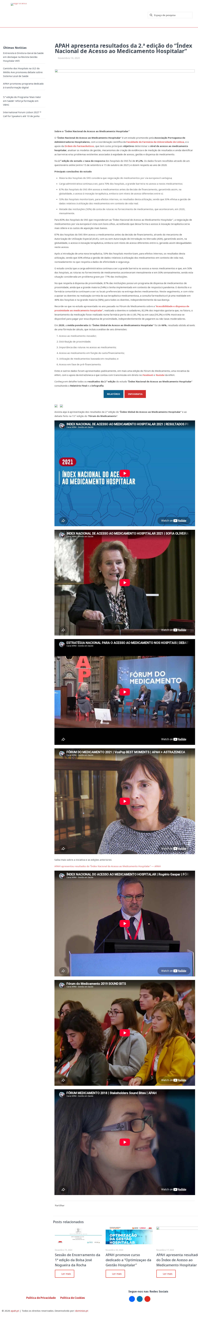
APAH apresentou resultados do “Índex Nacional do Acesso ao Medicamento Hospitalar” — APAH (107, 866)
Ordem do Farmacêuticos (79, 146)
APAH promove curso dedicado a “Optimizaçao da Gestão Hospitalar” (128, 1259)
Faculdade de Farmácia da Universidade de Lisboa (155, 141)
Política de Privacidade (41, 1298)
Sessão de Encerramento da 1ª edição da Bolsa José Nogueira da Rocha (77, 1259)
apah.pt (15, 1310)
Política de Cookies (72, 1298)
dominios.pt (81, 1310)
